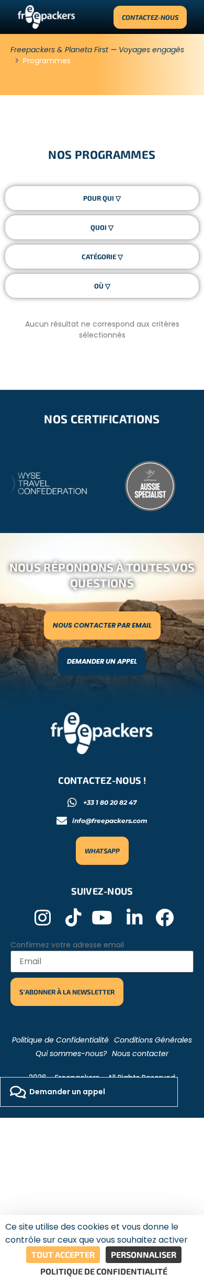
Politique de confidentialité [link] (103, 1271)
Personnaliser (143, 1254)
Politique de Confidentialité (60, 1040)
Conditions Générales (153, 1040)
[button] (89, 1092)
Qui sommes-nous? (71, 1053)
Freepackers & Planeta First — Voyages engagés (97, 49)
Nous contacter (140, 1053)
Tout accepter (63, 1254)
